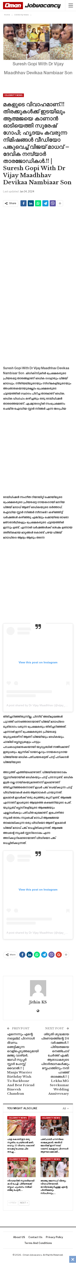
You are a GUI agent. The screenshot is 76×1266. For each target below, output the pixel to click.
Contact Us (35, 1237)
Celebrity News (13, 95)
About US (19, 1237)
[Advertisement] (38, 247)
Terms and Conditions (38, 1243)
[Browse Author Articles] (38, 988)
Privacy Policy (54, 1237)
